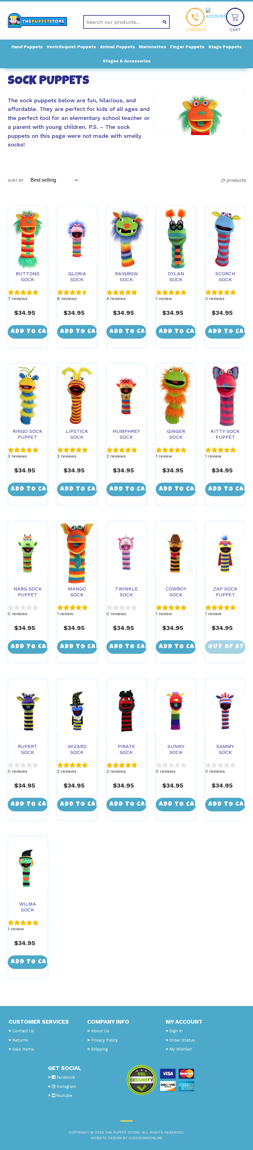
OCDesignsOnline (145, 1138)
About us (100, 1031)
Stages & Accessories (127, 60)
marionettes (152, 46)
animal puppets (117, 46)
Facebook (65, 1077)
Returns (20, 1040)
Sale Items (23, 1049)
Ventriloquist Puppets (71, 46)
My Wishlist (180, 1049)
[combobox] (119, 22)
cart (235, 29)
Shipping (99, 1049)
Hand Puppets (27, 46)
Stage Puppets (225, 46)
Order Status (182, 1040)
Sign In (176, 1031)
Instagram (65, 1086)
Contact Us (23, 1031)
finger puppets (187, 46)
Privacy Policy (104, 1040)
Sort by (15, 180)
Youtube (63, 1095)
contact (196, 29)
